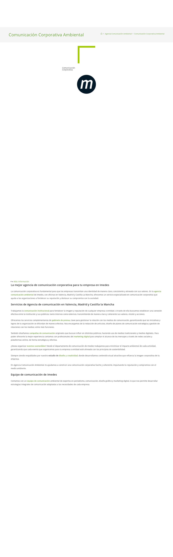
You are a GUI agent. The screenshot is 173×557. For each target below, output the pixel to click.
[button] (86, 281)
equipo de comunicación (38, 381)
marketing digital (82, 336)
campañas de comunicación (42, 333)
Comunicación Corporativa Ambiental (149, 34)
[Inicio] (101, 34)
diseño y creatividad (68, 355)
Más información (21, 281)
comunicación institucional (36, 310)
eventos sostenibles (36, 346)
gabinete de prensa (61, 320)
